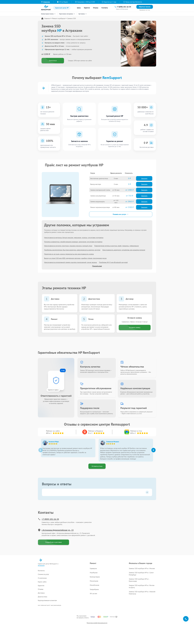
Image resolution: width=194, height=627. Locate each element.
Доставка (41, 593)
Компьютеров (95, 577)
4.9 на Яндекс (63, 2)
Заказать (144, 178)
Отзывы (95, 8)
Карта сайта (42, 582)
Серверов (93, 568)
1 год (62, 370)
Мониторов (94, 581)
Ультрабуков (94, 589)
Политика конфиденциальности (97, 623)
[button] (153, 450)
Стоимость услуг (43, 574)
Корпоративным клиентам (47, 600)
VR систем (93, 593)
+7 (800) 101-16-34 (50, 519)
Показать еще (97, 266)
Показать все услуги (119, 214)
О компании (42, 578)
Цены (79, 8)
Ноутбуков (93, 573)
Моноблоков (94, 585)
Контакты (105, 8)
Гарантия (87, 8)
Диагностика (42, 597)
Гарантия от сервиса (53, 390)
